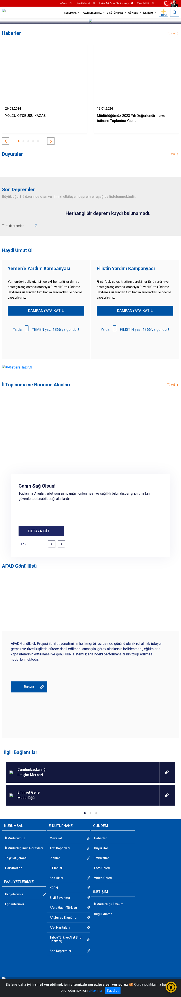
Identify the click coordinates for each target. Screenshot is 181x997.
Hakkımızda (13, 868)
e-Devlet (63, 3)
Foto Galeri (102, 868)
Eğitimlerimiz (15, 904)
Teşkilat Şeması (16, 858)
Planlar (55, 858)
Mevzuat (56, 838)
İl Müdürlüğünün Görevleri (24, 848)
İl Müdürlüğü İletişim (108, 904)
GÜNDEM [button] (133, 12)
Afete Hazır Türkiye (63, 907)
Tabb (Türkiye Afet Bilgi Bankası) (66, 939)
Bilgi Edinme (103, 914)
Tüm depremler (13, 226)
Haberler (100, 838)
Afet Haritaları (60, 927)
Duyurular (101, 848)
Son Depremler (61, 951)
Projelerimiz (14, 894)
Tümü (171, 33)
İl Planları (56, 868)
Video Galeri (103, 878)
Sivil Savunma (60, 898)
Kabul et (113, 990)
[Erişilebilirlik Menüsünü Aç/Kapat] (171, 987)
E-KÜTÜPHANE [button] (115, 12)
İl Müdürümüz (15, 838)
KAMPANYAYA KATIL (46, 311)
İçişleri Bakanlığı (83, 3)
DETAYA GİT (39, 531)
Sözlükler (57, 878)
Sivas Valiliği (143, 3)
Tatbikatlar (101, 858)
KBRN (54, 888)
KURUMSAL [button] (70, 12)
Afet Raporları (60, 848)
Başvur (29, 687)
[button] (5, 141)
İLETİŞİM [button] (148, 12)
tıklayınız (95, 990)
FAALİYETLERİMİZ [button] (92, 12)
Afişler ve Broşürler (64, 917)
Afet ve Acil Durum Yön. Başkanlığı (114, 3)
